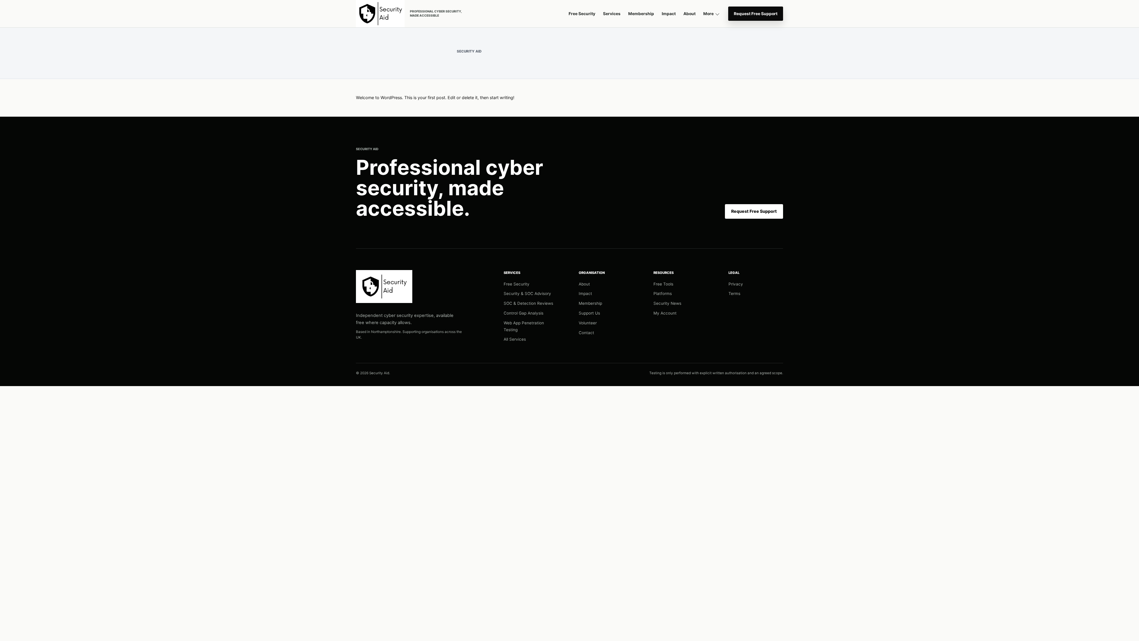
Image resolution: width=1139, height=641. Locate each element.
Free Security (582, 13)
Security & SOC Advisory (527, 293)
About (689, 13)
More (708, 13)
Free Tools (663, 284)
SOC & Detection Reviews (528, 303)
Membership (641, 13)
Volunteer (588, 322)
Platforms (662, 293)
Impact (669, 13)
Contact (586, 332)
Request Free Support (755, 13)
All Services (515, 339)
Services (612, 13)
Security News (667, 303)
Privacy (735, 284)
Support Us (589, 313)
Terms (734, 293)
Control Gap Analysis (523, 313)
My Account (665, 313)
